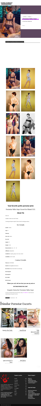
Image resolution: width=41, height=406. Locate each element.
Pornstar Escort (12, 297)
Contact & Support (31, 382)
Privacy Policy (30, 391)
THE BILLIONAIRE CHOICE (35, 331)
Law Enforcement (31, 398)
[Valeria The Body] (7, 317)
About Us (30, 378)
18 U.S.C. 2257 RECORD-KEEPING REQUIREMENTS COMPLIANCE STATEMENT (34, 395)
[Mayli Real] (20, 317)
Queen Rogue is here (7, 361)
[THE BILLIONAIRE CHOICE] (33, 317)
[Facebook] (24, 23)
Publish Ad (30, 379)
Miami (29, 16)
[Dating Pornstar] (6, 3)
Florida (24, 16)
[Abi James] (20, 348)
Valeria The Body (7, 330)
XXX (16, 297)
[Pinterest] (29, 23)
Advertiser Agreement (32, 390)
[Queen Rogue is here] (7, 348)
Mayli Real (23, 330)
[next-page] (39, 366)
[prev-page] (37, 366)
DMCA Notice (30, 397)
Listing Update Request (32, 381)
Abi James (23, 360)
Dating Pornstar (28, 21)
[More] (33, 23)
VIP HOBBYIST (25, 292)
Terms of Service (31, 392)
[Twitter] (26, 23)
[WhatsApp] (31, 23)
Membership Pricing (32, 380)
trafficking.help (4, 394)
